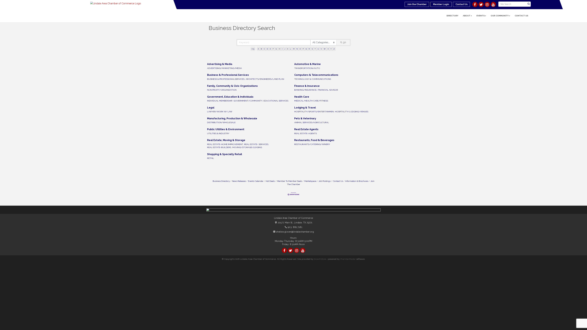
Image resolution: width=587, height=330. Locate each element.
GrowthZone (320, 259)
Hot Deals (270, 181)
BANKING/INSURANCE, (305, 90)
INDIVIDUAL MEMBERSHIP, (220, 100)
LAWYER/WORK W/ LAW (219, 111)
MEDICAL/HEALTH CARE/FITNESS (311, 100)
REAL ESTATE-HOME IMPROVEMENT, (225, 144)
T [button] (315, 49)
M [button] (294, 49)
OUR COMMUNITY (500, 16)
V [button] (321, 49)
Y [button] (331, 49)
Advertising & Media (219, 64)
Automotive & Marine (307, 64)
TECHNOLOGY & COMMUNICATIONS (312, 79)
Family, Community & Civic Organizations (232, 85)
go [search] (344, 42)
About (466, 16)
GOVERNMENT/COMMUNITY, (248, 100)
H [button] (279, 49)
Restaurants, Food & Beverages (314, 140)
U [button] (318, 49)
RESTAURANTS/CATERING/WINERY (312, 144)
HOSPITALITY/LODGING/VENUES (351, 111)
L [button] (290, 49)
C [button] (264, 49)
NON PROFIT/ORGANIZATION (221, 90)
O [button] (300, 49)
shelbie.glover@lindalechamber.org (294, 232)
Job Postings (324, 181)
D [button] (267, 49)
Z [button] (334, 49)
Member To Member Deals (289, 181)
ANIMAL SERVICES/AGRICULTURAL (311, 122)
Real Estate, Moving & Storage (226, 140)
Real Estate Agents (306, 129)
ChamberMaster (348, 259)
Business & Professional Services (228, 74)
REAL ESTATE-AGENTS (305, 133)
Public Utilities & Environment (225, 129)
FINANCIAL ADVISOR (328, 90)
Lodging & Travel (305, 107)
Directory (452, 16)
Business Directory (221, 181)
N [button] (297, 49)
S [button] (312, 49)
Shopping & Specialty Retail (224, 154)
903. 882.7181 (294, 227)
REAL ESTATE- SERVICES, (256, 144)
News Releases (239, 181)
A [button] (258, 49)
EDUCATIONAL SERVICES (276, 100)
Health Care (301, 96)
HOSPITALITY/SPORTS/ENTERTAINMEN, (314, 111)
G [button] (276, 49)
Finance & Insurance (307, 85)
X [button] (328, 49)
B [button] (261, 49)
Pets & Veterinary (305, 118)
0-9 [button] (253, 49)
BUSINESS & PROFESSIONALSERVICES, (226, 79)
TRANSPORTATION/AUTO (307, 68)
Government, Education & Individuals (230, 96)
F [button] (273, 49)
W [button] (325, 49)
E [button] (270, 49)
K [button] (287, 49)
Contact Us (521, 16)
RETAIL (210, 158)
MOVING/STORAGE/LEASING (247, 147)
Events (480, 16)
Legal (210, 107)
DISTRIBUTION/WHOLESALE (221, 122)
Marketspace (310, 181)
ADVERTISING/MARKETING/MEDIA (224, 68)
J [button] (284, 49)
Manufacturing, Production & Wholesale (232, 118)
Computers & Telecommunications (316, 74)
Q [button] (306, 49)
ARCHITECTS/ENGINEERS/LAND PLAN (265, 79)
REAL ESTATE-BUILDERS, (219, 147)
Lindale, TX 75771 (295, 222)
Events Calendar (255, 181)
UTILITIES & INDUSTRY (218, 133)
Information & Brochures (356, 181)
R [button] (309, 49)
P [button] (303, 49)
